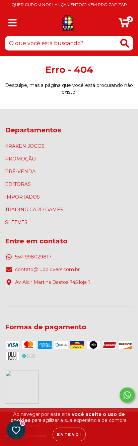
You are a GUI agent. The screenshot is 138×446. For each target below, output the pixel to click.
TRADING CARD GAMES (34, 210)
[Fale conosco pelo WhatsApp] (127, 395)
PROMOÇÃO (20, 159)
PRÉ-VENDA (20, 172)
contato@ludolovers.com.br (47, 269)
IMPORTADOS (22, 197)
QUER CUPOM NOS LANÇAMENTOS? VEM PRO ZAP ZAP (69, 4)
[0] (124, 24)
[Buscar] (124, 43)
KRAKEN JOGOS (25, 146)
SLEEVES (16, 222)
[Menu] (12, 23)
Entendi (69, 434)
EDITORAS (18, 184)
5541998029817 (33, 257)
